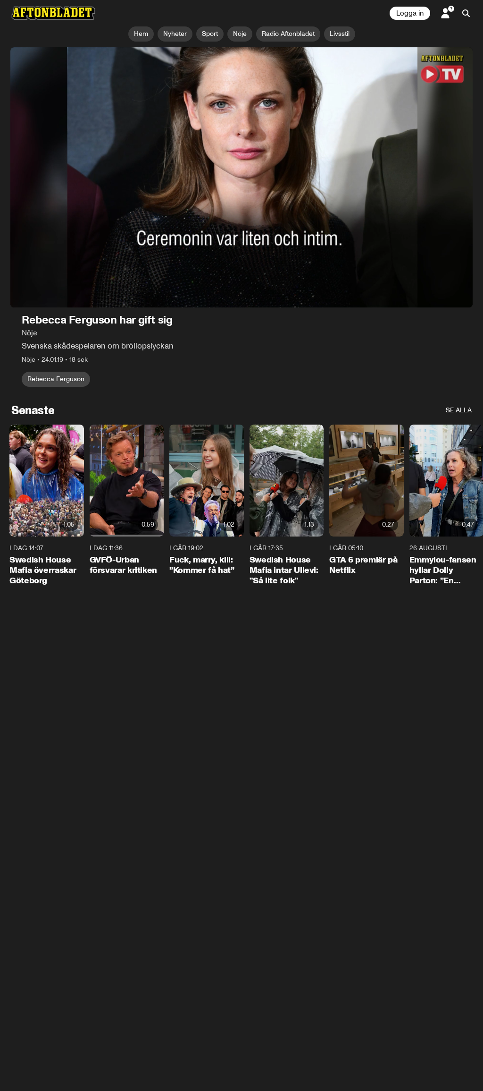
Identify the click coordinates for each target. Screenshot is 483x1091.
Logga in (410, 13)
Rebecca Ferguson (55, 379)
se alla (459, 410)
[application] (241, 177)
